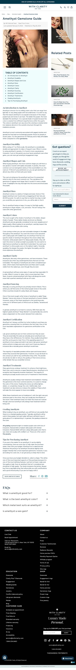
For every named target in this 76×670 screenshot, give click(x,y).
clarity (32, 390)
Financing (9, 626)
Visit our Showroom (11, 541)
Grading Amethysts (14, 98)
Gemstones (10, 588)
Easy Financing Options (24, 666)
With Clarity (12, 660)
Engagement (10, 581)
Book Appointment (11, 537)
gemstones (23, 138)
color (45, 231)
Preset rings (44, 594)
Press (42, 541)
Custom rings (44, 597)
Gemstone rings (45, 591)
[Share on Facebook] (39, 476)
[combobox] (61, 199)
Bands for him (45, 581)
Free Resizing (45, 666)
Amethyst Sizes (13, 83)
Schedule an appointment (15, 610)
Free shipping (11, 613)
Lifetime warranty (12, 622)
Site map (43, 569)
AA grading (6, 426)
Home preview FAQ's (47, 553)
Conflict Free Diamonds (51, 666)
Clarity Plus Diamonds (14, 578)
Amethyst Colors (13, 86)
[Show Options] (70, 199)
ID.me (8, 632)
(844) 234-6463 (10, 544)
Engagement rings (46, 578)
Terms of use (44, 563)
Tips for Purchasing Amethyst (18, 101)
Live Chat (8, 534)
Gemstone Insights (16, 14)
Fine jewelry (44, 600)
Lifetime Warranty (32, 666)
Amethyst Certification (15, 93)
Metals (8, 600)
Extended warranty (12, 619)
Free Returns (10, 616)
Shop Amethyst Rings (12, 476)
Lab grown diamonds (13, 597)
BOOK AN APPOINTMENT (62, 169)
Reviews (43, 547)
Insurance (9, 629)
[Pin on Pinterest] (42, 476)
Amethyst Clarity (13, 88)
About (42, 534)
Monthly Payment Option (48, 556)
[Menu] (5, 7)
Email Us (7, 547)
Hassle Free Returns (39, 666)
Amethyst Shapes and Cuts (17, 81)
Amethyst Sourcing (14, 91)
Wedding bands (11, 585)
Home (3, 14)
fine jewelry (7, 434)
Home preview (45, 588)
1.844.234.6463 (11, 641)
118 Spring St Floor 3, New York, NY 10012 (19, 542)
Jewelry (9, 591)
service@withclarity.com (13, 549)
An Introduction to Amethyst (17, 76)
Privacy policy (45, 566)
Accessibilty (10, 635)
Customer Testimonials (48, 544)
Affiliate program (46, 559)
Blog (8, 14)
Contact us (44, 537)
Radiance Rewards (46, 550)
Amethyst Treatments (15, 96)
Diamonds (9, 575)
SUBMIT (62, 206)
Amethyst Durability (14, 78)
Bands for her (44, 585)
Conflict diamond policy (14, 594)
